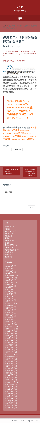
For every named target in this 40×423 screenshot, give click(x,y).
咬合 (6, 243)
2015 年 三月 (9, 403)
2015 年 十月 (9, 387)
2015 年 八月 (9, 392)
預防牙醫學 (9, 231)
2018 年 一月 (9, 324)
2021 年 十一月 (10, 276)
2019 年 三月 (9, 296)
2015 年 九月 (9, 389)
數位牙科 (8, 252)
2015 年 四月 (9, 401)
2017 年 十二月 (10, 327)
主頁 (4, 26)
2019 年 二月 (9, 299)
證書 (6, 238)
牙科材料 (8, 227)
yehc (20, 7)
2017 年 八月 (9, 336)
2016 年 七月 (9, 366)
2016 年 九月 (9, 361)
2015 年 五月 (9, 398)
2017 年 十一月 (10, 329)
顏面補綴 (8, 234)
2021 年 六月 (9, 283)
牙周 (6, 229)
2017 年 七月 (9, 338)
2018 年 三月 (9, 320)
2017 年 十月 (9, 331)
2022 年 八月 (9, 269)
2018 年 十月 (9, 306)
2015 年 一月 (9, 408)
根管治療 (8, 255)
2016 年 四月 (9, 373)
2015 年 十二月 (10, 382)
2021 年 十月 (9, 278)
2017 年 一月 (9, 352)
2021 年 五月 (9, 285)
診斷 (6, 236)
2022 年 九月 (9, 266)
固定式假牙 (9, 245)
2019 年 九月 (9, 290)
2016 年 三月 (9, 375)
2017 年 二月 (9, 350)
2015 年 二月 (9, 405)
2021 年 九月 (9, 280)
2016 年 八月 (9, 364)
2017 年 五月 (9, 343)
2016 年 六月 (9, 368)
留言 (31, 207)
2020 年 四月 (9, 287)
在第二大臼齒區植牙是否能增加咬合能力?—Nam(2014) (30, 172)
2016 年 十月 (9, 359)
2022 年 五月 (9, 271)
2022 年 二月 (9, 273)
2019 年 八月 (9, 292)
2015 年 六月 (9, 396)
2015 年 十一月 (10, 385)
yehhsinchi (26, 52)
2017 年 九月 (9, 334)
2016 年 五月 (9, 371)
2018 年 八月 (9, 308)
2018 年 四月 (9, 317)
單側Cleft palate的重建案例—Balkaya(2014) (11, 171)
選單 (20, 18)
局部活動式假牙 (12, 54)
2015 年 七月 (9, 394)
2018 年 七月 (9, 310)
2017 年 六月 (9, 340)
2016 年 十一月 (10, 357)
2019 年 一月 (9, 301)
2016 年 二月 (9, 378)
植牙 (6, 257)
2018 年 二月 (9, 322)
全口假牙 (24, 54)
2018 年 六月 (9, 313)
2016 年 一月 (9, 380)
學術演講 (8, 248)
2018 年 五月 (9, 315)
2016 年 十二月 (10, 354)
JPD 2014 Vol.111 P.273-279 (14, 61)
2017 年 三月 (9, 348)
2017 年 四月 (9, 345)
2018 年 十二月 (10, 303)
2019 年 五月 (9, 294)
